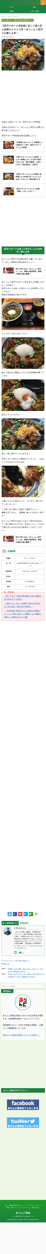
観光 (34, 7)
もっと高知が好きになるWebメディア (23, 1216)
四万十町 (6, 964)
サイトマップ (25, 1207)
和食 (20, 960)
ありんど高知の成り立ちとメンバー (15, 1205)
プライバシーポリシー (34, 1205)
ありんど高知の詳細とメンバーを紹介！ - (22, 1035)
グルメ (11, 7)
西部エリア (25, 960)
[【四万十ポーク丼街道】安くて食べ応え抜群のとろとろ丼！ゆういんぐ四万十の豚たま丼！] (26, 914)
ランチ (6, 960)
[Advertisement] (23, 95)
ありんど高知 (23, 1212)
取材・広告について (12, 1207)
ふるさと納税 (34, 11)
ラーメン (11, 960)
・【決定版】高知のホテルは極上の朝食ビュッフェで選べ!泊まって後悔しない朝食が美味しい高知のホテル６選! (22, 614)
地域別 (11, 11)
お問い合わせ (35, 1207)
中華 (16, 960)
